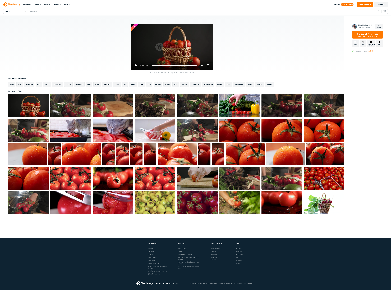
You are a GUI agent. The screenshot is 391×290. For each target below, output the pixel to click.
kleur (141, 84)
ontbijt (68, 84)
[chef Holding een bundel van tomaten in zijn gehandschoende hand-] (155, 105)
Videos (46, 5)
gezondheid (239, 84)
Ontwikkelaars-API (154, 263)
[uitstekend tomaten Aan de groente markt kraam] (324, 178)
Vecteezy (151, 251)
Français (239, 260)
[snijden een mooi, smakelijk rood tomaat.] (70, 202)
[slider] (174, 65)
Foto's (37, 5)
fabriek (184, 84)
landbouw (195, 84)
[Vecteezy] (11, 4)
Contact (213, 251)
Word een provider (214, 258)
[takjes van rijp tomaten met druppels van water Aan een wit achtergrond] (239, 105)
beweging (29, 84)
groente (259, 84)
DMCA (180, 251)
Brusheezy (151, 248)
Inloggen (381, 4)
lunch (117, 84)
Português (239, 254)
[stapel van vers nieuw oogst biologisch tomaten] (155, 202)
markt (47, 84)
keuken (158, 84)
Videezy (150, 254)
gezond (269, 84)
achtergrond (208, 84)
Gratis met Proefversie (367, 35)
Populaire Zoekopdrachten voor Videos (188, 267)
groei (12, 84)
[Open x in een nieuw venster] (173, 283)
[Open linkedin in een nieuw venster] (163, 283)
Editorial (56, 5)
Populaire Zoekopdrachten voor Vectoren (188, 258)
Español (239, 251)
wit (125, 84)
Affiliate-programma (185, 254)
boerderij (107, 84)
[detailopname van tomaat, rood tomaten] (239, 130)
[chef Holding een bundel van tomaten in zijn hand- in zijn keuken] (281, 105)
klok (38, 84)
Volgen (379, 27)
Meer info (357, 56)
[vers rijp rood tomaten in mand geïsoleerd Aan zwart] (28, 105)
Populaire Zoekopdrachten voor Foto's (188, 263)
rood (228, 84)
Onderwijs (151, 260)
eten (19, 84)
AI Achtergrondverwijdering (157, 271)
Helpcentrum (215, 248)
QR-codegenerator (154, 274)
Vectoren (26, 5)
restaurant (57, 84)
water (97, 84)
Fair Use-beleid (248, 283)
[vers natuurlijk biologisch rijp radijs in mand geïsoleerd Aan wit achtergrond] (324, 202)
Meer (66, 5)
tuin (149, 84)
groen (250, 84)
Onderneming (152, 257)
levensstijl (79, 84)
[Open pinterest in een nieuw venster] (167, 283)
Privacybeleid (238, 283)
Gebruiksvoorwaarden (225, 283)
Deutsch (239, 257)
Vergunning (182, 248)
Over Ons (214, 254)
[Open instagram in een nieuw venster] (160, 283)
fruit (175, 84)
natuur (219, 84)
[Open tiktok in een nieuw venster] (170, 283)
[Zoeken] (379, 11)
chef (89, 84)
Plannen (337, 4)
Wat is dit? (371, 51)
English (238, 248)
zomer (133, 84)
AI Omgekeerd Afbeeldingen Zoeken (157, 267)
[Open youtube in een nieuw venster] (176, 283)
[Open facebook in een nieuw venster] (157, 283)
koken (167, 84)
